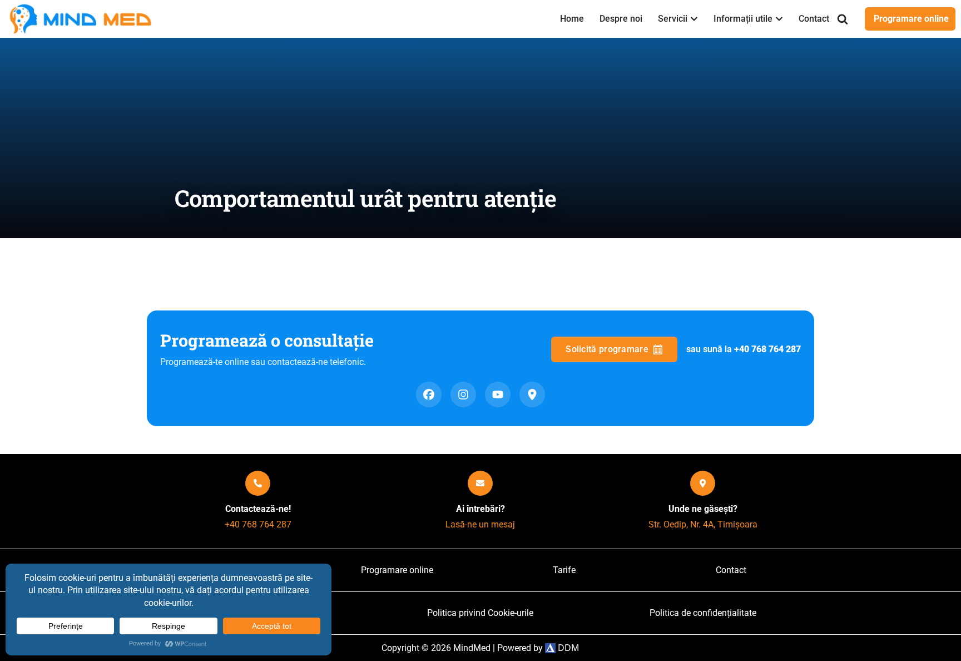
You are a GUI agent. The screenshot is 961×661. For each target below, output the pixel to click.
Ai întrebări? (480, 509)
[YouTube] (498, 394)
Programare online (911, 18)
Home (572, 18)
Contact (814, 18)
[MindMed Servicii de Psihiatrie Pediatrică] (83, 19)
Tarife (564, 570)
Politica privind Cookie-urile (480, 613)
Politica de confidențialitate (703, 613)
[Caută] (842, 18)
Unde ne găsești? (702, 509)
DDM (567, 648)
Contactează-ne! (258, 509)
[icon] (257, 483)
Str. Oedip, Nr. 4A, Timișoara (702, 524)
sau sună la (743, 349)
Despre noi (621, 18)
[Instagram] (463, 394)
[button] (694, 19)
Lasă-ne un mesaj (480, 524)
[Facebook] (429, 394)
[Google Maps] (532, 394)
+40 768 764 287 (258, 524)
